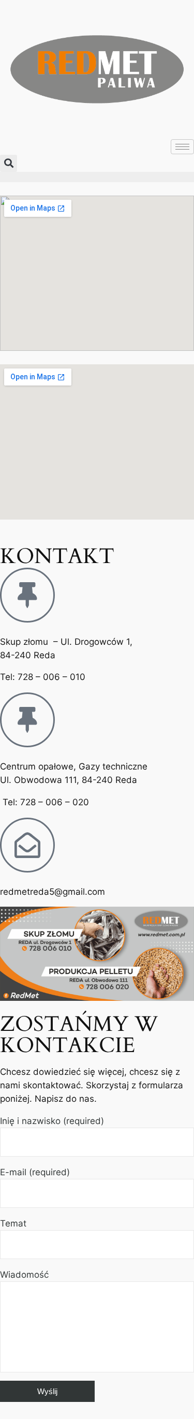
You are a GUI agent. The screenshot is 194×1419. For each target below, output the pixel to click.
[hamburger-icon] (182, 146)
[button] (8, 163)
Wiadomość (24, 1274)
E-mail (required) (35, 1172)
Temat (13, 1223)
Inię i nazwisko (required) (52, 1121)
